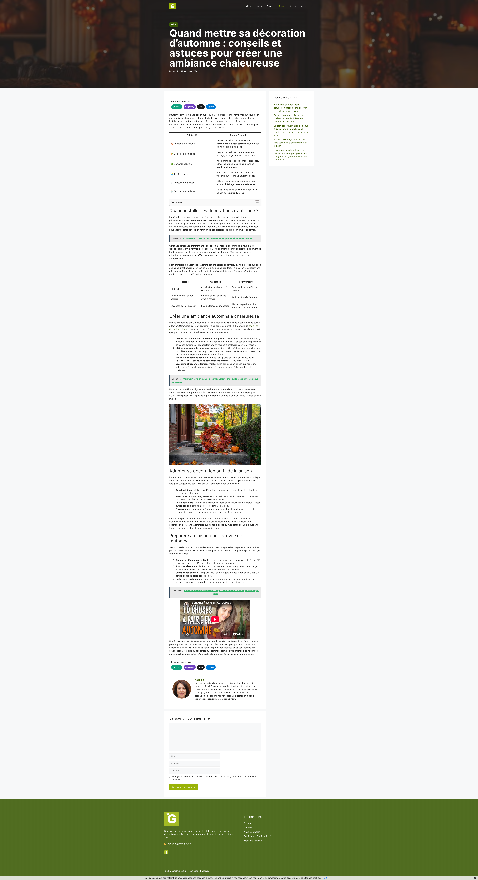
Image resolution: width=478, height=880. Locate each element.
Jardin (259, 6)
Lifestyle (292, 6)
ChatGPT (177, 107)
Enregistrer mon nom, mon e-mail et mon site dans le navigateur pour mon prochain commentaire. (214, 778)
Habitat (248, 6)
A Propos (248, 823)
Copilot (211, 107)
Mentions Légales (253, 840)
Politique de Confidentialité (257, 836)
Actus (303, 6)
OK (325, 878)
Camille (176, 71)
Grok (201, 107)
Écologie (270, 6)
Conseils (248, 827)
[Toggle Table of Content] (256, 202)
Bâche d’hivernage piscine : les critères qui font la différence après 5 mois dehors (289, 118)
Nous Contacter (252, 832)
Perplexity (189, 107)
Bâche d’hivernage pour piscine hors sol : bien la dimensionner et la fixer (290, 142)
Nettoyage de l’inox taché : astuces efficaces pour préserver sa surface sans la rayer (290, 107)
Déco (281, 6)
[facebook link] (166, 852)
